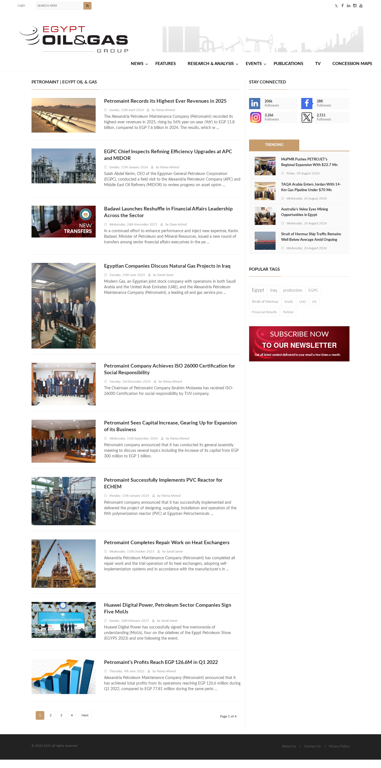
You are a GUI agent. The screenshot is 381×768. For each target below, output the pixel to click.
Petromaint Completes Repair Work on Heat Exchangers (167, 542)
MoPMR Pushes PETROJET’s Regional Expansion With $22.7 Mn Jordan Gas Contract (309, 165)
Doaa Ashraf (178, 224)
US (314, 301)
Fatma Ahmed (165, 110)
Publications (288, 64)
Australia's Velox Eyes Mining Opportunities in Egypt (304, 212)
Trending (274, 145)
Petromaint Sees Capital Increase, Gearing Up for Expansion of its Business (170, 426)
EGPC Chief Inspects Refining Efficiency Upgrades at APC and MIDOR (168, 155)
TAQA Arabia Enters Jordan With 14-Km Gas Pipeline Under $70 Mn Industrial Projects (311, 190)
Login (21, 5)
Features (165, 64)
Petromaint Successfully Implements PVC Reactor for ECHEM (163, 483)
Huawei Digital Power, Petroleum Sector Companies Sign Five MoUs (167, 609)
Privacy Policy (339, 746)
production (292, 290)
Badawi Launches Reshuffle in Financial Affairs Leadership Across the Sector (168, 212)
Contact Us (312, 746)
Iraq (273, 290)
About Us (289, 746)
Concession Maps (352, 64)
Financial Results (264, 312)
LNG (302, 301)
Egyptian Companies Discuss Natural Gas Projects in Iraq (167, 266)
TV (317, 64)
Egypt (258, 290)
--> (249, 117)
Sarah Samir (165, 275)
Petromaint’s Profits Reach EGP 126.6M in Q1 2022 (161, 662)
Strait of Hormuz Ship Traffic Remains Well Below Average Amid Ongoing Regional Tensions (311, 239)
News (137, 64)
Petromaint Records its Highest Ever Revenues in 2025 (165, 101)
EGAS (288, 301)
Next (84, 715)
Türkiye (288, 312)
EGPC (313, 290)
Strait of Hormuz (265, 301)
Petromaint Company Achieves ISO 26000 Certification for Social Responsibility (169, 369)
